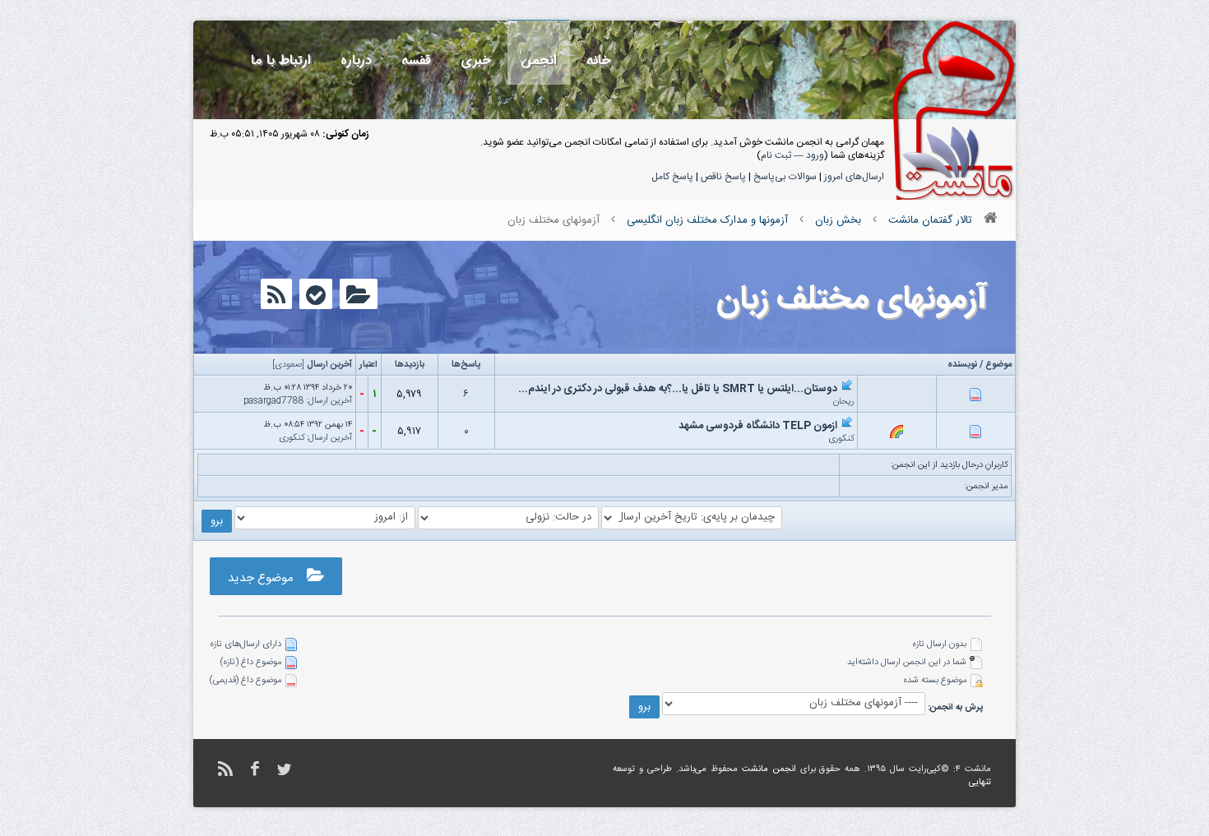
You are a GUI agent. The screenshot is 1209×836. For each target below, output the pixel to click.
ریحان (843, 402)
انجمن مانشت (769, 769)
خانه (598, 60)
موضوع (998, 365)
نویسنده (962, 365)
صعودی (288, 365)
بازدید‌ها (409, 365)
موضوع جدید (267, 578)
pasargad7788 (273, 401)
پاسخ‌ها (466, 365)
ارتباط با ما (281, 60)
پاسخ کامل (672, 177)
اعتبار (368, 365)
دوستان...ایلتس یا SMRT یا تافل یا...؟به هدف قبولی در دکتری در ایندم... (677, 389)
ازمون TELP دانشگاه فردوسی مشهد (758, 426)
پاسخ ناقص (723, 177)
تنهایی (980, 782)
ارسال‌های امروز (854, 177)
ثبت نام (776, 155)
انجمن (539, 60)
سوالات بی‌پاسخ (785, 177)
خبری (476, 60)
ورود (815, 155)
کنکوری (841, 439)
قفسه (416, 60)
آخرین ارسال (329, 365)
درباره (356, 60)
